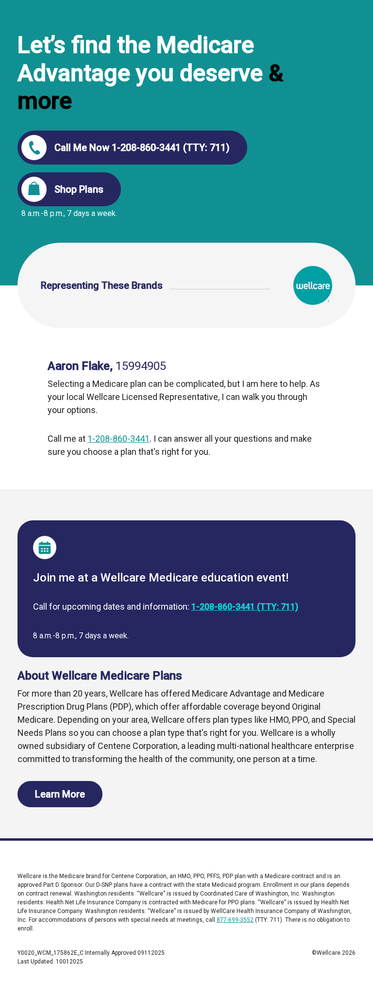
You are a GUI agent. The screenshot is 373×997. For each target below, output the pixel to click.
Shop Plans (78, 189)
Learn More (60, 794)
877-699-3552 (235, 919)
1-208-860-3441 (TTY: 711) (244, 606)
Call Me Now (142, 147)
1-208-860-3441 (118, 438)
